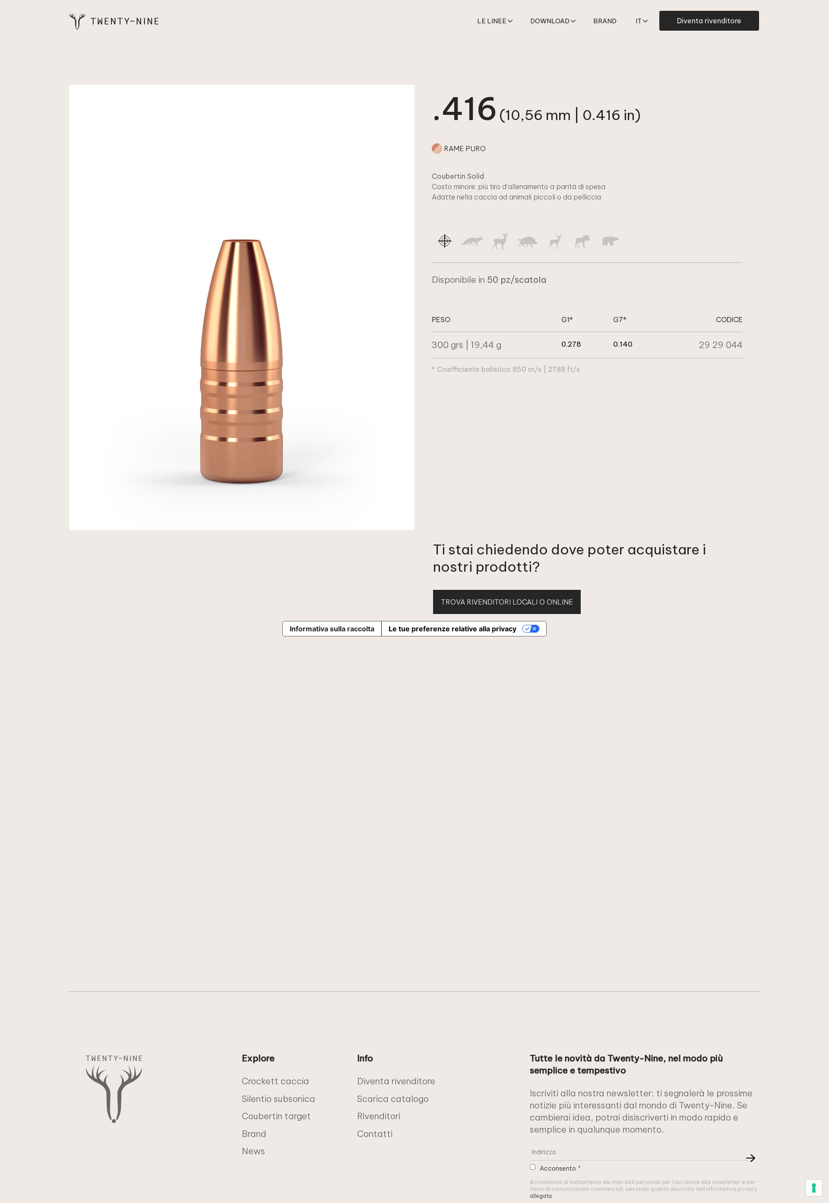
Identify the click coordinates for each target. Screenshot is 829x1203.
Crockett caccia (275, 1081)
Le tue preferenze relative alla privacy (452, 628)
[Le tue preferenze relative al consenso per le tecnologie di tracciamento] (814, 1188)
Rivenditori (378, 1116)
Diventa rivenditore (709, 20)
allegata (541, 1196)
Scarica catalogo (393, 1098)
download (550, 21)
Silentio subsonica (278, 1098)
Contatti (374, 1133)
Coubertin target (276, 1116)
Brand (605, 21)
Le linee (491, 21)
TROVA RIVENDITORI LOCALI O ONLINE (507, 602)
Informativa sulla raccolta (332, 628)
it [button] (639, 21)
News (253, 1151)
